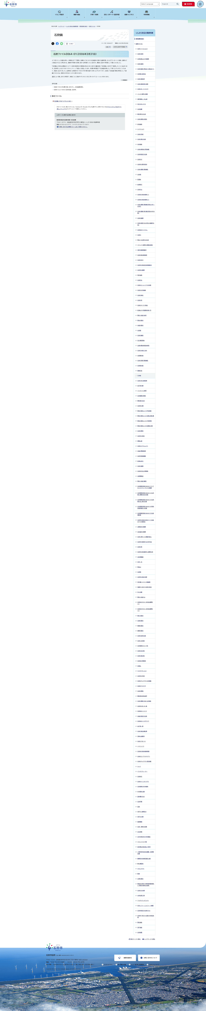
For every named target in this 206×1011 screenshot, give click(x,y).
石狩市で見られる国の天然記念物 (145, 916)
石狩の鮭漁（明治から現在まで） (145, 69)
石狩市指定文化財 (142, 154)
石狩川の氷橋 (141, 890)
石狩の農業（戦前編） (142, 169)
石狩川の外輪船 (141, 290)
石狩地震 (139, 932)
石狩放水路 (140, 365)
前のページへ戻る (136, 939)
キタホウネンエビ (142, 671)
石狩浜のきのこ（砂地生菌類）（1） (145, 603)
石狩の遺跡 (140, 466)
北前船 (139, 572)
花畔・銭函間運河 (141, 250)
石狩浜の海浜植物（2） (143, 199)
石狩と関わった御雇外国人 (144, 536)
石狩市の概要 (141, 270)
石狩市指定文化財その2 (143, 910)
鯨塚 (138, 873)
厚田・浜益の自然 (141, 315)
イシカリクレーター (142, 771)
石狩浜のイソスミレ (142, 230)
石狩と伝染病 (141, 640)
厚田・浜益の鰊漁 (141, 481)
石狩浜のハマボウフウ (143, 721)
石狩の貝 (139, 546)
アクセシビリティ (108, 964)
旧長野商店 (140, 476)
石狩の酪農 (140, 218)
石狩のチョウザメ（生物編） (144, 681)
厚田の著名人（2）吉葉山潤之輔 (145, 415)
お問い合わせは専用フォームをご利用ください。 (73, 126)
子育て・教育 (94, 14)
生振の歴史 (140, 620)
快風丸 (139, 666)
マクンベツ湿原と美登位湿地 (145, 245)
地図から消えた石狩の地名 (144, 587)
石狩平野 (139, 801)
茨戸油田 (139, 927)
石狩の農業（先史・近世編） (144, 701)
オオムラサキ (140, 868)
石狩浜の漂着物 (141, 661)
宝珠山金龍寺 (141, 736)
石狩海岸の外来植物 (142, 786)
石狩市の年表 (141, 676)
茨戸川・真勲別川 (141, 811)
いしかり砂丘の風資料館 (72, 26)
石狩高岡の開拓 (141, 395)
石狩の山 (139, 189)
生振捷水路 (140, 355)
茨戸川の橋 (140, 816)
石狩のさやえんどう (142, 446)
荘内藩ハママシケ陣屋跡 (143, 582)
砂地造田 (139, 124)
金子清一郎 (140, 726)
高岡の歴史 (140, 630)
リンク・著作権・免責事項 (137, 964)
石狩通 (139, 330)
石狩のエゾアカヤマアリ (143, 756)
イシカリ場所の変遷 (142, 94)
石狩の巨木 (140, 260)
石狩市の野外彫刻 (142, 164)
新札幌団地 (140, 863)
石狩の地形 (140, 53)
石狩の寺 (139, 300)
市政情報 (146, 14)
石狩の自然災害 (141, 635)
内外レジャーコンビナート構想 (145, 905)
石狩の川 (139, 159)
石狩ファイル (92, 26)
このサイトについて (154, 964)
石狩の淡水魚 (141, 650)
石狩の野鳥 (140, 691)
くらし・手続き (59, 14)
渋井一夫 (139, 562)
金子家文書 (140, 385)
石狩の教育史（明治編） (143, 149)
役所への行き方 (83, 959)
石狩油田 (139, 144)
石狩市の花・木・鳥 (142, 706)
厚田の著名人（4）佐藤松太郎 (145, 426)
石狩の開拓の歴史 (142, 119)
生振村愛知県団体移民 (143, 345)
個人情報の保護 (122, 964)
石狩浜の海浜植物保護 (143, 751)
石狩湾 (139, 174)
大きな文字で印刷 (119, 47)
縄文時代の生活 (141, 114)
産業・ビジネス (129, 14)
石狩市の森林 (141, 436)
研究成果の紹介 (83, 26)
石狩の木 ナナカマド (142, 89)
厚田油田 (139, 922)
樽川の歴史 (140, 615)
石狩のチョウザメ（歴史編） (144, 761)
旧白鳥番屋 (140, 557)
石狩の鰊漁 (140, 335)
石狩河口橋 (140, 405)
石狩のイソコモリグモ (143, 781)
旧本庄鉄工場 (141, 895)
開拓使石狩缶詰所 (142, 696)
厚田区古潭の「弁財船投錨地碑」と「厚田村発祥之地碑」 (145, 884)
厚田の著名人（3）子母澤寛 (144, 421)
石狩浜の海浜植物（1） (143, 194)
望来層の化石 (141, 796)
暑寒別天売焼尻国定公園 (144, 858)
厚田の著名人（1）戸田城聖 (144, 411)
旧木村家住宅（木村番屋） (144, 836)
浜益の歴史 (140, 325)
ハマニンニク (140, 746)
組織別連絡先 (128, 957)
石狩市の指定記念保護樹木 (144, 265)
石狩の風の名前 (141, 139)
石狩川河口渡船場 (142, 380)
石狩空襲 (139, 109)
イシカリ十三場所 (141, 390)
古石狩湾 (139, 831)
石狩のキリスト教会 (142, 305)
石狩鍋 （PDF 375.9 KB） (62, 101)
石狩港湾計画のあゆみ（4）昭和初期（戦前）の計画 (145, 507)
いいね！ (71, 43)
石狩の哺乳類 (141, 79)
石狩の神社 (140, 295)
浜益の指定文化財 (142, 716)
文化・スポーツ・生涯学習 (111, 14)
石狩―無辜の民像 (142, 826)
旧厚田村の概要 (141, 526)
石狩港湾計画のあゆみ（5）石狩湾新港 (145, 514)
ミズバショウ (140, 129)
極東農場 (139, 821)
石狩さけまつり (141, 741)
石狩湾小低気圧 (141, 74)
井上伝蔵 (139, 592)
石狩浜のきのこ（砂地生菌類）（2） (145, 609)
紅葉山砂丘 (140, 461)
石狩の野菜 (140, 431)
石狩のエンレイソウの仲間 (144, 285)
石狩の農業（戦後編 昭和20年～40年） (146, 205)
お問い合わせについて (150, 957)
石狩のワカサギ (141, 686)
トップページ (61, 26)
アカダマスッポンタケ (143, 900)
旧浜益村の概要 (141, 531)
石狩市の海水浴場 (142, 577)
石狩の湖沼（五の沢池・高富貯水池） (145, 224)
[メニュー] (200, 4)
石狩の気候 (140, 134)
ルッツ (139, 766)
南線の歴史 (140, 625)
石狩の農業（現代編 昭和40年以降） (146, 212)
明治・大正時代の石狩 (143, 240)
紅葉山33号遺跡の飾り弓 (144, 310)
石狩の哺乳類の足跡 (142, 84)
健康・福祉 (77, 14)
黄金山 (139, 567)
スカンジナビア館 (142, 841)
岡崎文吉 (139, 370)
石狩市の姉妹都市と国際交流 (145, 552)
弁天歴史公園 (141, 791)
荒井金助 (139, 275)
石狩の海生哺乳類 (142, 731)
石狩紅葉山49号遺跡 (143, 59)
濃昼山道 (139, 441)
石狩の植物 (140, 64)
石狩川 (139, 235)
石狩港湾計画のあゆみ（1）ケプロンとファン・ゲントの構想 (145, 487)
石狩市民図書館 (141, 456)
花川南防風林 (141, 340)
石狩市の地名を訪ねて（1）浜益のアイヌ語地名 (145, 520)
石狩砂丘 (139, 776)
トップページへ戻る (149, 939)
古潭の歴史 (140, 878)
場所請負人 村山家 (142, 99)
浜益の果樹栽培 (141, 451)
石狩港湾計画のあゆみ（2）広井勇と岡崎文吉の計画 (145, 493)
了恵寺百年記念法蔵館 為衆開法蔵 (145, 852)
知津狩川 (139, 184)
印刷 (107, 47)
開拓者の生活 (141, 400)
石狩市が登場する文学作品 (144, 542)
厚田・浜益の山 (141, 597)
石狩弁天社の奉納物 (142, 471)
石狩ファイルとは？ (142, 48)
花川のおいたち (141, 104)
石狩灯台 (139, 280)
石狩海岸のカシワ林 (142, 645)
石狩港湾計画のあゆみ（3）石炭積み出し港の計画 (145, 500)
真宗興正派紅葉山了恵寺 (144, 847)
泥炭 (138, 806)
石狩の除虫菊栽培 (142, 255)
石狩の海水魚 (141, 655)
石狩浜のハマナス (142, 711)
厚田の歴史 (140, 320)
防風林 (139, 179)
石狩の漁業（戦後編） (142, 360)
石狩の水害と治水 (142, 350)
